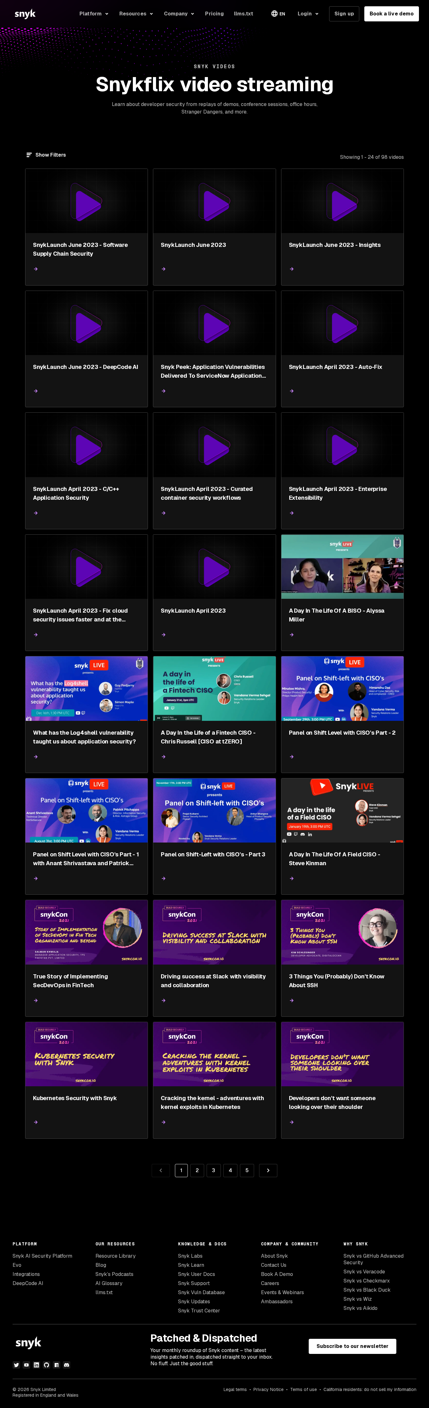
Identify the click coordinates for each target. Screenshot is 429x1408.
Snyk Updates (194, 1301)
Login (305, 13)
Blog (100, 1265)
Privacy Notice (268, 1389)
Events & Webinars (282, 1292)
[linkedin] (36, 1365)
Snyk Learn (191, 1265)
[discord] (66, 1365)
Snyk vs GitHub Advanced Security (374, 1259)
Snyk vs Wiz (358, 1299)
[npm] (56, 1365)
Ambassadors (277, 1301)
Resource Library (115, 1256)
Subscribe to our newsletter (352, 1346)
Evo (17, 1265)
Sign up (344, 13)
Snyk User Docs (196, 1274)
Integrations (26, 1274)
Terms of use (303, 1389)
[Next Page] (268, 1170)
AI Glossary (108, 1283)
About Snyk (274, 1256)
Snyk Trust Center (199, 1310)
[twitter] (16, 1365)
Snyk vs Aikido (360, 1308)
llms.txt (104, 1292)
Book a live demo (392, 13)
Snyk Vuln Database (201, 1292)
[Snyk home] (25, 14)
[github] (46, 1365)
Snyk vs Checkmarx (367, 1280)
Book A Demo (277, 1274)
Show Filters (50, 155)
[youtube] (26, 1365)
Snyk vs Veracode (364, 1271)
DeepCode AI (28, 1283)
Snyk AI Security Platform (42, 1256)
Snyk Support (194, 1283)
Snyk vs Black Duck (367, 1290)
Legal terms (235, 1389)
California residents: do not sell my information (369, 1389)
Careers (270, 1283)
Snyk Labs (190, 1256)
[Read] (36, 269)
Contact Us (273, 1265)
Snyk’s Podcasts (114, 1274)
